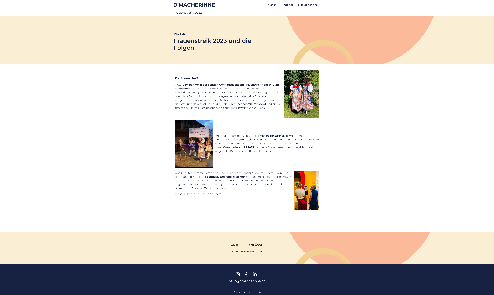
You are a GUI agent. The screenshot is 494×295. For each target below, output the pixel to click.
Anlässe (271, 4)
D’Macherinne (308, 4)
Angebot (287, 4)
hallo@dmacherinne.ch (247, 281)
